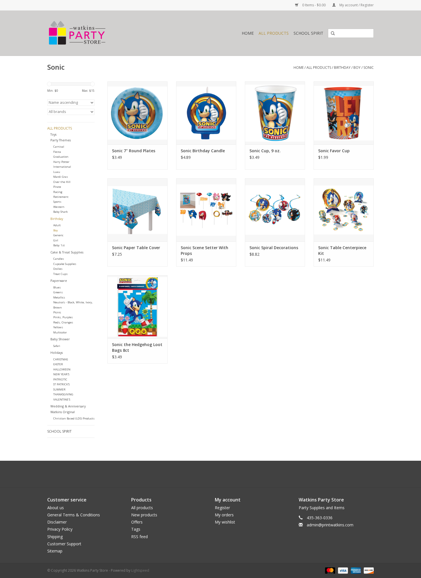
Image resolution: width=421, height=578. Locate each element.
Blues (57, 287)
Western (58, 207)
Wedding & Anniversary (68, 406)
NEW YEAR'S (61, 374)
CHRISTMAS (60, 359)
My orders (224, 515)
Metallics (59, 297)
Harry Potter (61, 162)
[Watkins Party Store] (103, 33)
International (62, 167)
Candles (58, 259)
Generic (58, 235)
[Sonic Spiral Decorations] (275, 209)
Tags (135, 529)
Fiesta (57, 152)
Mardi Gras (60, 177)
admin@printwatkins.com (330, 525)
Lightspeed (140, 570)
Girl (55, 240)
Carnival (58, 147)
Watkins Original (62, 412)
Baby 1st (59, 245)
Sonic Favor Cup (334, 150)
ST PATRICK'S (61, 384)
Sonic (368, 67)
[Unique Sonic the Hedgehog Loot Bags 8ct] (137, 306)
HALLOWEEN (61, 369)
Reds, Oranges (63, 322)
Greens (58, 292)
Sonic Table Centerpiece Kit (342, 250)
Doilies (57, 269)
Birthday (342, 67)
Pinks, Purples (63, 317)
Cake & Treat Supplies (66, 252)
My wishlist (225, 522)
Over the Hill (61, 182)
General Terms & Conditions (73, 515)
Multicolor (60, 332)
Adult (57, 225)
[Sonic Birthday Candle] (206, 112)
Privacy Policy (59, 529)
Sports (57, 202)
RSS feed (139, 536)
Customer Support (64, 543)
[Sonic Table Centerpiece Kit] (344, 209)
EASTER (58, 364)
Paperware (58, 280)
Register (222, 507)
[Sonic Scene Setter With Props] (206, 209)
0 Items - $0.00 (313, 5)
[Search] (331, 33)
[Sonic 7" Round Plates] (137, 112)
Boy (357, 67)
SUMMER (59, 389)
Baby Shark (60, 212)
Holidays (56, 352)
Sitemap (54, 551)
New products (144, 515)
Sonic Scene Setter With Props (204, 250)
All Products (274, 33)
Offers (137, 522)
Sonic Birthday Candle (203, 150)
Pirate (57, 187)
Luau (56, 172)
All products (142, 507)
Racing (57, 192)
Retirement (60, 197)
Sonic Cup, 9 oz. (265, 150)
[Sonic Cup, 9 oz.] (275, 112)
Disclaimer (57, 522)
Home (248, 33)
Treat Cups (60, 274)
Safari (56, 346)
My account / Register (356, 5)
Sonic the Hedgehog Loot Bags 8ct (137, 347)
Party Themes (60, 140)
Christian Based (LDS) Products (74, 418)
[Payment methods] (329, 570)
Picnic (57, 312)
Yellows (58, 327)
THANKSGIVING (63, 394)
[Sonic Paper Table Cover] (137, 209)
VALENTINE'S (61, 399)
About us (55, 507)
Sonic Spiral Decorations (273, 247)
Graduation (60, 157)
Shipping (55, 536)
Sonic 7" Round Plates (133, 150)
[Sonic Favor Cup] (344, 112)
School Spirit (308, 33)
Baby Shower (60, 339)
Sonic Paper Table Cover (136, 247)
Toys (53, 134)
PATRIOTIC (60, 379)
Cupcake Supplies (64, 264)
